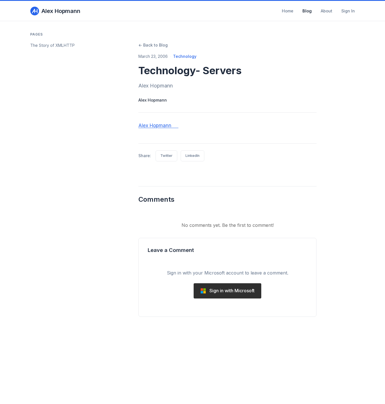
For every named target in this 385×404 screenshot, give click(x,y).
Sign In (348, 10)
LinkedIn (192, 155)
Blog (307, 10)
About (326, 10)
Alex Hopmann (60, 11)
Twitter (166, 155)
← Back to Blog (153, 45)
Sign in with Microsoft (232, 290)
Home (287, 10)
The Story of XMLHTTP (52, 45)
